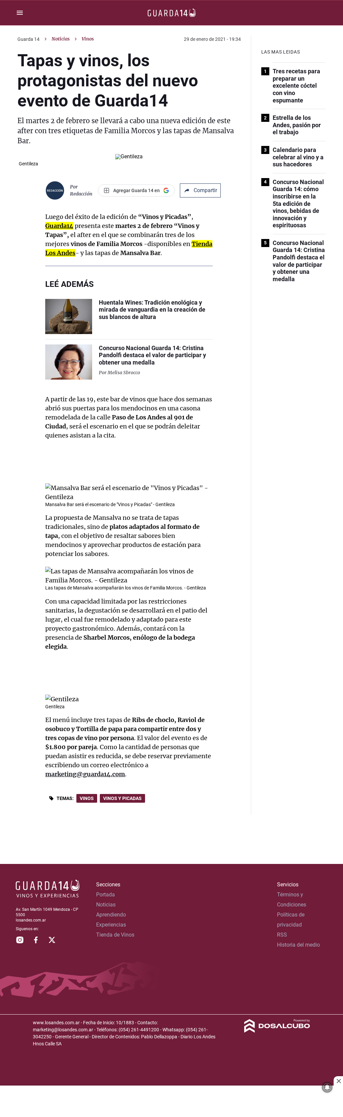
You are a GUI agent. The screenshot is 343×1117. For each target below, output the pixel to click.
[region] (171, 1102)
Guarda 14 (28, 39)
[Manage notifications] (327, 1087)
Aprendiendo (111, 914)
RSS (282, 935)
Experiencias (111, 925)
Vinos (87, 798)
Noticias (61, 39)
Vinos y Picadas (122, 798)
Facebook (36, 940)
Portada (105, 894)
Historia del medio (298, 945)
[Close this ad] (338, 1081)
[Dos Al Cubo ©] (277, 1031)
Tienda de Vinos (115, 935)
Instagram (20, 940)
